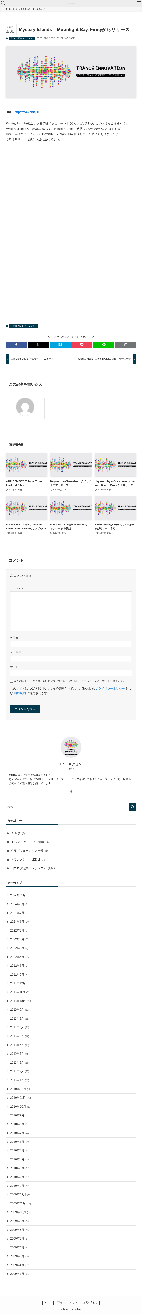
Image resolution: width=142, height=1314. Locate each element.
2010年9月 (19, 1115)
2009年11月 (20, 1203)
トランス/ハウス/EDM (28, 859)
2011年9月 (19, 1009)
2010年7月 (19, 1133)
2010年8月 (19, 1124)
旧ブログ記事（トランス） (22, 38)
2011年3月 (19, 1062)
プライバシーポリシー (110, 688)
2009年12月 (20, 1194)
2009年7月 (19, 1238)
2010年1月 (19, 1185)
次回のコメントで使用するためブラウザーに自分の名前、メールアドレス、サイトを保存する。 (69, 680)
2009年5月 (19, 1256)
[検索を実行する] (132, 807)
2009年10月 (20, 1212)
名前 (14, 637)
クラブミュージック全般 (30, 850)
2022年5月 (19, 948)
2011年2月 (19, 1071)
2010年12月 (20, 1089)
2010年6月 (19, 1141)
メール (15, 652)
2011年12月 (19, 983)
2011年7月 (19, 1027)
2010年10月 (20, 1106)
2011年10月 (20, 1000)
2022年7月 (19, 930)
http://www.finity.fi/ (26, 112)
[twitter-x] (71, 791)
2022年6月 (19, 939)
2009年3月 (19, 1273)
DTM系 (18, 833)
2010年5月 (19, 1150)
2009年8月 (19, 1229)
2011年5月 (19, 1045)
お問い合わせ (90, 1302)
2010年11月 (20, 1097)
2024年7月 (19, 912)
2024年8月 (19, 904)
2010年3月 (19, 1168)
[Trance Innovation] (71, 3)
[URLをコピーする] (125, 345)
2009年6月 (19, 1247)
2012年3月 (19, 974)
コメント (17, 588)
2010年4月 (19, 1159)
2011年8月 (19, 1018)
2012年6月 (19, 965)
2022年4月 (19, 956)
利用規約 (20, 693)
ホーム (48, 1302)
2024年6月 (19, 921)
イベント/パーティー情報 (30, 841)
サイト (14, 666)
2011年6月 (19, 1036)
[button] (16, 345)
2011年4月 (19, 1053)
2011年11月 (20, 992)
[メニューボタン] (139, 3)
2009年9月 (19, 1221)
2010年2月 (19, 1177)
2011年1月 (19, 1080)
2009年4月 (19, 1265)
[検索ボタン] (3, 3)
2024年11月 (19, 895)
